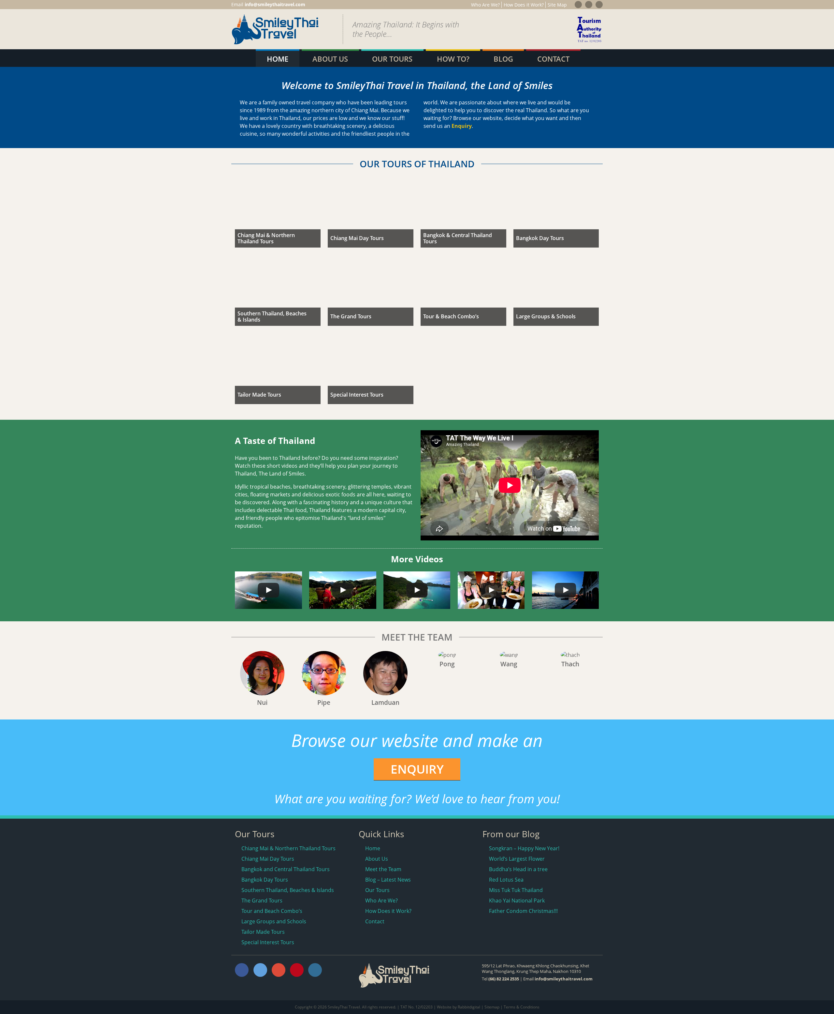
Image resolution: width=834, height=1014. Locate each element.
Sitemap (491, 1007)
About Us (330, 59)
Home (277, 59)
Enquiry (462, 125)
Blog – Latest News (388, 879)
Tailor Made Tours (263, 931)
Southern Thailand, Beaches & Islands (287, 890)
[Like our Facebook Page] (578, 4)
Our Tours (392, 59)
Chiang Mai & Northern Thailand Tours (288, 848)
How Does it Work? (524, 5)
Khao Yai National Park (517, 900)
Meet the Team (383, 869)
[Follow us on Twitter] (588, 4)
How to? (453, 59)
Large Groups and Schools (273, 921)
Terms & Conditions (521, 1007)
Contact (553, 59)
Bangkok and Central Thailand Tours (285, 869)
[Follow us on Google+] (599, 4)
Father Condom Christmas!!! (523, 911)
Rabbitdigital (469, 1007)
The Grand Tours (261, 900)
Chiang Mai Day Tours (267, 858)
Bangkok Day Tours (264, 879)
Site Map (557, 5)
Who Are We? (485, 5)
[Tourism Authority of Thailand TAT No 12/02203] (589, 42)
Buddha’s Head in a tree (518, 869)
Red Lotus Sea (506, 879)
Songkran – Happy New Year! (524, 848)
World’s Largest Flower (517, 858)
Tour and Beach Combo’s (271, 911)
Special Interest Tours (267, 942)
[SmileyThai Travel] (275, 42)
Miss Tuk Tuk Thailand (516, 890)
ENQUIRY (417, 769)
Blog (503, 59)
